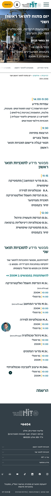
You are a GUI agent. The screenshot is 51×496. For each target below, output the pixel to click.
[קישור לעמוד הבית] (31, 4)
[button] (46, 4)
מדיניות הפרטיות (21, 492)
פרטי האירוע (42, 67)
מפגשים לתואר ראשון (24, 67)
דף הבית (44, 75)
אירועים (36, 75)
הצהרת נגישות (34, 492)
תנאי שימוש (45, 492)
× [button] (10, 372)
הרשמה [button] (7, 4)
